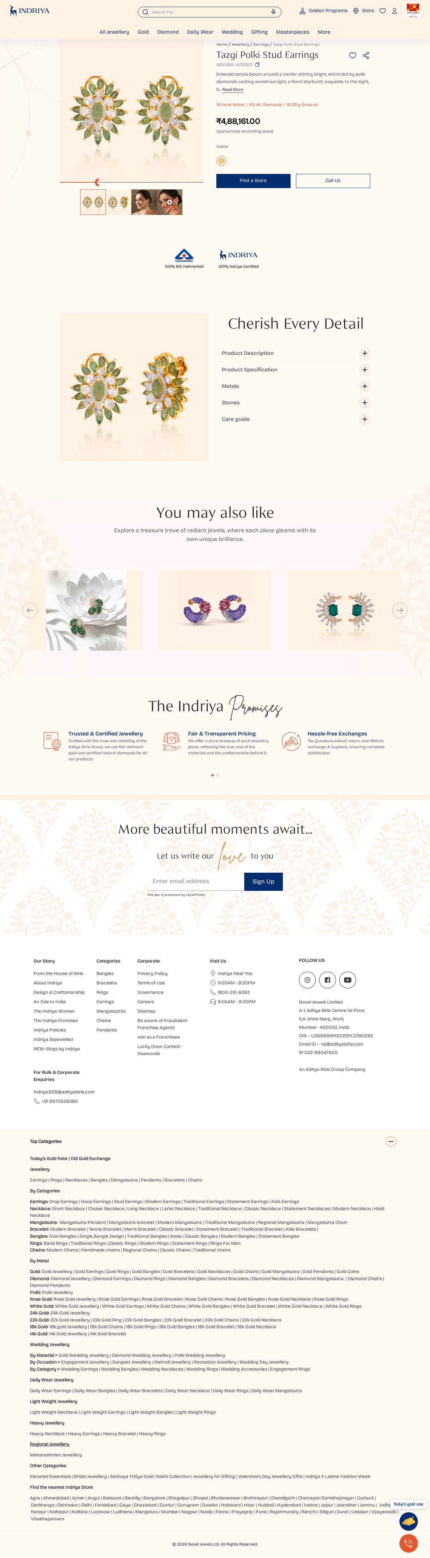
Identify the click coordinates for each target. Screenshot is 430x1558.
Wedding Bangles (119, 1369)
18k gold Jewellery (68, 1327)
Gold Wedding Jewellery (83, 1355)
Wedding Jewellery (50, 1344)
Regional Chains (140, 1250)
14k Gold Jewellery (68, 1334)
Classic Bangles (201, 1236)
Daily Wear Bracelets (140, 1390)
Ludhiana (122, 1512)
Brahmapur (255, 1498)
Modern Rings (154, 1243)
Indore (311, 1505)
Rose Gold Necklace (289, 1299)
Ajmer (78, 1498)
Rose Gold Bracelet (162, 1299)
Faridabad (105, 1505)
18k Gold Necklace (257, 1327)
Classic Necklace (263, 1208)
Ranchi (309, 1512)
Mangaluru (146, 1512)
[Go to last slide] (30, 610)
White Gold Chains (166, 1306)
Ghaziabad (145, 1505)
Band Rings (56, 1243)
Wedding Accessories (244, 1369)
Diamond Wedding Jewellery (141, 1355)
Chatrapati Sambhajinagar (326, 1498)
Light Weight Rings (196, 1412)
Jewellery (240, 44)
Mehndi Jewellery (172, 1362)
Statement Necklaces (307, 1208)
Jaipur (327, 1505)
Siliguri (326, 1512)
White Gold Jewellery (77, 1306)
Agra (35, 1498)
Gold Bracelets (178, 1271)
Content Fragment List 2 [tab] (217, 775)
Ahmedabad (56, 1498)
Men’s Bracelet (140, 1229)
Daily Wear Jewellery (52, 1380)
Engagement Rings (290, 1369)
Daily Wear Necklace (188, 1390)
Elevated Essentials (50, 1476)
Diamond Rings (149, 1278)
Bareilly (132, 1498)
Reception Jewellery (215, 1362)
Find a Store (253, 180)
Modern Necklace (352, 1208)
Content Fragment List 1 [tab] (212, 775)
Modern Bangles (238, 1236)
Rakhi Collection (173, 1476)
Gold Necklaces (213, 1271)
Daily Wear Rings (230, 1390)
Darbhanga (42, 1505)
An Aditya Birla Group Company (332, 1069)
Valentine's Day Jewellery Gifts (270, 1476)
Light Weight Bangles (151, 1412)
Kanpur (38, 1512)
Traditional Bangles (147, 1236)
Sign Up (263, 881)
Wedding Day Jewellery (264, 1362)
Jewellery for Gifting (214, 1476)
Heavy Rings (152, 1434)
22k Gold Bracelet (183, 1320)
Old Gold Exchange (91, 1158)
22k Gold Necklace (262, 1320)
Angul (94, 1498)
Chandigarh (282, 1498)
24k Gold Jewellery (70, 1313)
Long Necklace (143, 1208)
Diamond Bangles (186, 1278)
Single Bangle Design (102, 1236)
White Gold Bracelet (254, 1306)
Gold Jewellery (57, 1271)
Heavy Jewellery (47, 1423)
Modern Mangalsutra (180, 1222)
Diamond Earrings (112, 1278)
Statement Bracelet (217, 1229)
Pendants (151, 1180)
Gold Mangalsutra (280, 1271)
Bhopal (200, 1498)
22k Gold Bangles (143, 1320)
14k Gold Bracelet (108, 1334)
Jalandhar (346, 1505)
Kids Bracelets (301, 1229)
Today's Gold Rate (49, 1158)
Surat (342, 1512)
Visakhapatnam (48, 1519)
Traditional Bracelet (262, 1229)
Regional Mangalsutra (281, 1222)
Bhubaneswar (226, 1498)
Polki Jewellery (57, 1292)
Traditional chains (212, 1250)
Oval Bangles (63, 1236)
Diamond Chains (365, 1278)
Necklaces (76, 1180)
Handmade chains (100, 1250)
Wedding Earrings (79, 1369)
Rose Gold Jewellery (74, 1299)
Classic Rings (122, 1243)
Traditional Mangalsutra (230, 1222)
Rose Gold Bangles (245, 1299)
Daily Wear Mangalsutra (276, 1390)
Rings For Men (225, 1243)
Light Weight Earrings (103, 1412)
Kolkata (80, 1512)
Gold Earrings (89, 1271)
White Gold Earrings (123, 1306)
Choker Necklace (106, 1208)
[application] (131, 111)
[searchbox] (209, 12)
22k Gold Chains (222, 1320)
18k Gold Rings (141, 1327)
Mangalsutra (124, 1180)
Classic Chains (175, 1250)
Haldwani (231, 1505)
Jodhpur (387, 1505)
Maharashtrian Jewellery (56, 1455)
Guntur (167, 1505)
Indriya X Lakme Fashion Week (337, 1476)
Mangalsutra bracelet (132, 1222)
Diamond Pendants (50, 1285)
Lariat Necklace (178, 1208)
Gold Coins (348, 1271)
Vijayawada (383, 1512)
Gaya (125, 1505)
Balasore (112, 1498)
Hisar (249, 1505)
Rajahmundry (284, 1512)
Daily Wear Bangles (94, 1390)
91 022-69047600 (318, 1052)
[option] (93, 202)
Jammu (367, 1505)
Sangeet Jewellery (131, 1362)
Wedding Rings (202, 1369)
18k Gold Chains (106, 1327)
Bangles (99, 1180)
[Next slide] (400, 610)
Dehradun (67, 1505)
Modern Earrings (162, 1201)
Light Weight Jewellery (53, 1401)
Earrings (261, 44)
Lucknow (100, 1512)
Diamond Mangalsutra (320, 1278)
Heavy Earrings (84, 1434)
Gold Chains (246, 1271)
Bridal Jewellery (90, 1476)
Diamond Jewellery (70, 1278)
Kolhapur (59, 1512)
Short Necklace (68, 1208)
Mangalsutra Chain (327, 1222)
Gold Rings (117, 1271)
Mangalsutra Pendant (83, 1222)
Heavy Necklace (47, 1434)
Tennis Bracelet (105, 1229)
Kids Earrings (285, 1201)
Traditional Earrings (203, 1201)
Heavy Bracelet (119, 1434)
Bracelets (174, 1180)
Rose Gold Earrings (119, 1299)
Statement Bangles (278, 1236)
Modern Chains (62, 1250)
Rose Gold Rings (331, 1299)
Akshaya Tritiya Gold (131, 1476)
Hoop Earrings (96, 1201)
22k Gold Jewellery (70, 1320)
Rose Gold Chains (203, 1299)
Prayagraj (242, 1512)
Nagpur (189, 1512)
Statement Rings (189, 1243)
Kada (175, 1236)
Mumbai (169, 1512)
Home (221, 44)
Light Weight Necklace (54, 1412)
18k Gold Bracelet (216, 1327)
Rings (56, 1180)
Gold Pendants (318, 1271)
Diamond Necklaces (273, 1278)
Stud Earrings (128, 1201)
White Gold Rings (343, 1306)
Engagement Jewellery (85, 1362)
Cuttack (365, 1498)
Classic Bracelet (176, 1229)
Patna (222, 1512)
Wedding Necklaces (162, 1369)
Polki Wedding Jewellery (199, 1355)
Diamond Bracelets (228, 1278)
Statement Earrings (247, 1201)
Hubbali (266, 1505)
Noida (206, 1512)
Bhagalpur (179, 1498)
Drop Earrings (63, 1201)
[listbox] (131, 199)
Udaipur (359, 1512)
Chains (195, 1180)
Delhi (86, 1505)
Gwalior (210, 1505)
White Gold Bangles (209, 1306)
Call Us (333, 180)
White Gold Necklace (300, 1306)
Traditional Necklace (220, 1208)
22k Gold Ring (107, 1320)
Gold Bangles (146, 1271)
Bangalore (154, 1498)
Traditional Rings (88, 1243)
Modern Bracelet (68, 1229)
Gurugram (188, 1505)
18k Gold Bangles (177, 1327)
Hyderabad (289, 1505)
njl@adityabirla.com (342, 1044)
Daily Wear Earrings (50, 1390)
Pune (261, 1512)
